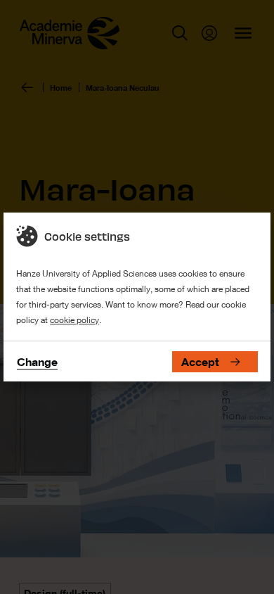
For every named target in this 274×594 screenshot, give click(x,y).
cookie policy (74, 320)
